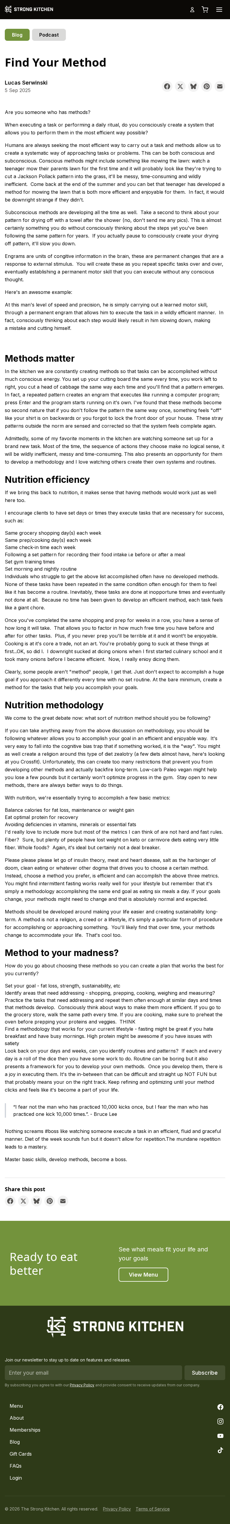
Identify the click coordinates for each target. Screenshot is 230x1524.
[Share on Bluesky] (193, 86)
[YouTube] (220, 1436)
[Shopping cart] (205, 10)
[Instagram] (220, 1421)
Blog (17, 35)
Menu (16, 1406)
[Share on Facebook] (167, 86)
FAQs (16, 1466)
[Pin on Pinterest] (206, 86)
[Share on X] (180, 86)
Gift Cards (21, 1454)
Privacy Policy (82, 1385)
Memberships (25, 1430)
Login (16, 1478)
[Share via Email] (219, 86)
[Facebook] (220, 1407)
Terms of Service (153, 1508)
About (17, 1418)
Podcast (49, 35)
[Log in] (192, 9)
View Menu (143, 1274)
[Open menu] (219, 10)
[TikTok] (220, 1450)
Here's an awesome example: (38, 292)
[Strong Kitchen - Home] (29, 9)
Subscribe (205, 1373)
